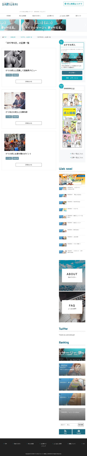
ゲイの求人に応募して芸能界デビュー (21, 70)
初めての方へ (36, 16)
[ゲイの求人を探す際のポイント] (14, 149)
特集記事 (15, 75)
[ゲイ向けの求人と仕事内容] (14, 108)
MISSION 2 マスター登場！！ (74, 243)
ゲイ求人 (8, 75)
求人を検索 (22, 16)
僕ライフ (78, 16)
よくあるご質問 (64, 16)
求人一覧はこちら (77, 154)
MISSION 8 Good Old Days (74, 201)
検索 (81, 425)
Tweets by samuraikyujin (67, 335)
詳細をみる (28, 81)
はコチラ (74, 4)
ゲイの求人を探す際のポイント (18, 154)
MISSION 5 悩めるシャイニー (74, 222)
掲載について (72, 443)
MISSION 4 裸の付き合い (73, 229)
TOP (5, 37)
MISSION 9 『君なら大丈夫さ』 (75, 194)
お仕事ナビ (50, 16)
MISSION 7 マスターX (73, 208)
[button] (43, 30)
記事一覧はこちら (77, 157)
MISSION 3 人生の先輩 (73, 236)
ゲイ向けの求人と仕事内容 (16, 112)
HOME (9, 16)
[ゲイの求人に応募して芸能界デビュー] (14, 66)
